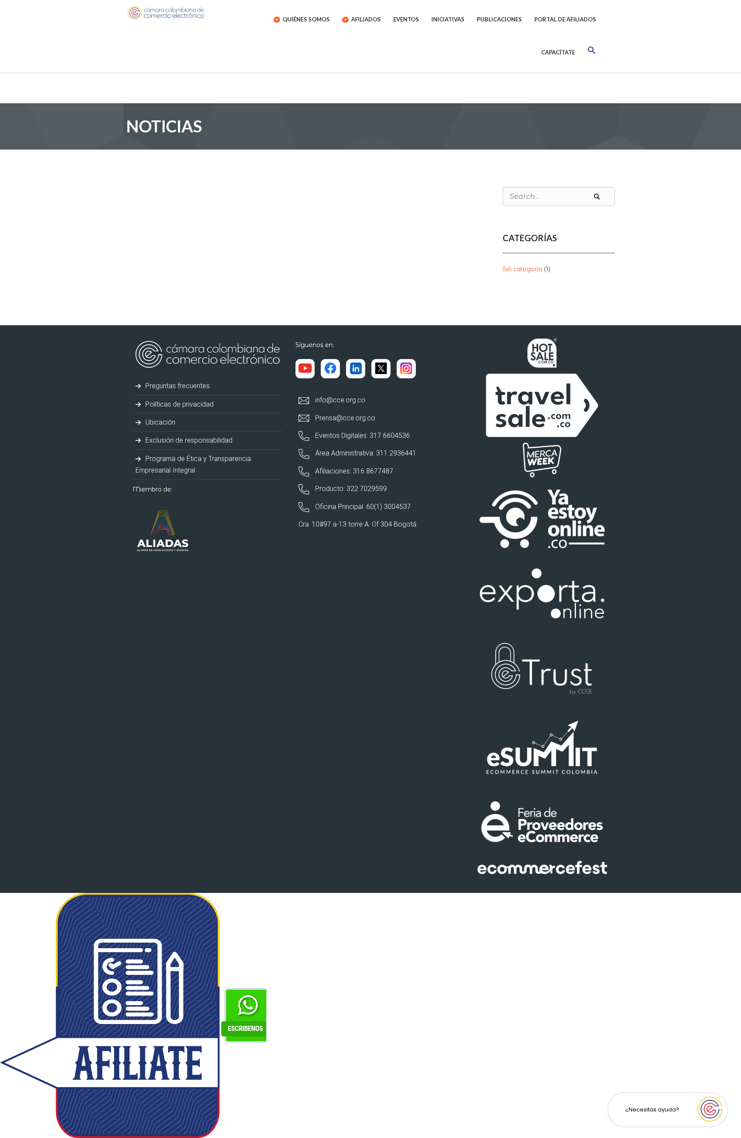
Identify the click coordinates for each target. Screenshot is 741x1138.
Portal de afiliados (565, 19)
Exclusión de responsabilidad (188, 440)
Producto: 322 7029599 (350, 489)
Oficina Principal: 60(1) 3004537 (362, 507)
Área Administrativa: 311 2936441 (364, 453)
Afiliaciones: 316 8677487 (353, 471)
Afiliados (365, 19)
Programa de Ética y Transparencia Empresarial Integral (193, 464)
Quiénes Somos (305, 19)
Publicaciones (499, 19)
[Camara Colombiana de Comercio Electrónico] (182, 12)
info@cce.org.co (339, 400)
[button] (591, 51)
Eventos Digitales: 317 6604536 (361, 435)
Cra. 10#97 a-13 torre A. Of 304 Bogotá (357, 524)
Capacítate (558, 52)
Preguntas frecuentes (177, 386)
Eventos (406, 19)
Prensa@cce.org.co (344, 418)
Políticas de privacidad (179, 404)
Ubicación (159, 422)
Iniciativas (447, 19)
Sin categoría (522, 269)
